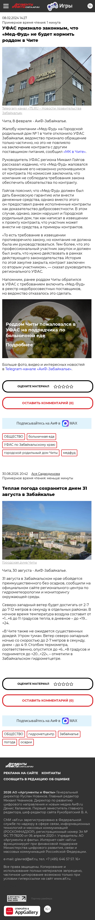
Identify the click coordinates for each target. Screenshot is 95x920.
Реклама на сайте (21, 773)
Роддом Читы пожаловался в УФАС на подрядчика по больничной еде (41, 330)
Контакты (51, 773)
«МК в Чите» (74, 152)
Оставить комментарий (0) (48, 403)
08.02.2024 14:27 (14, 18)
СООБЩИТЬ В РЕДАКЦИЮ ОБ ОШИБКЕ (37, 779)
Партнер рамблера (41, 898)
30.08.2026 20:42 (15, 474)
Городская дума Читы (19, 562)
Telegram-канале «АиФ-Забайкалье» (38, 369)
